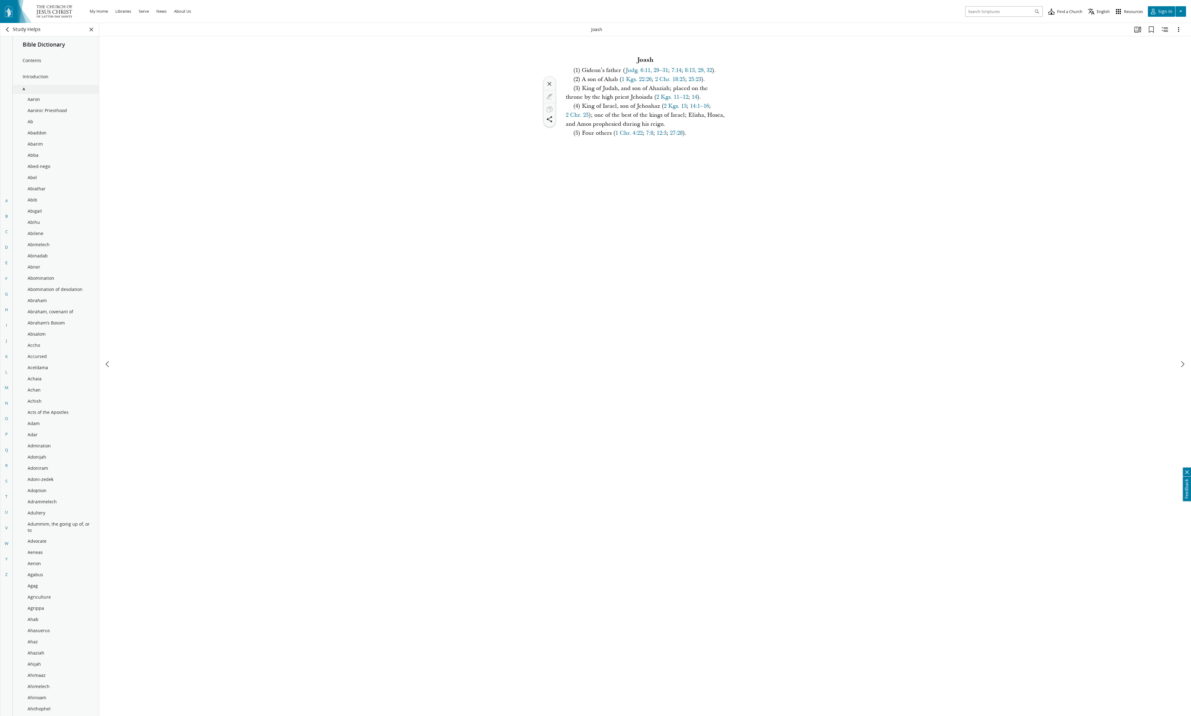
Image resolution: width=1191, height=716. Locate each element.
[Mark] (550, 97)
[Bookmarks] (1151, 29)
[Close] (550, 84)
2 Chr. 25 (577, 115)
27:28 (676, 133)
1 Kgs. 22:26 (637, 79)
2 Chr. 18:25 (670, 79)
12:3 (662, 133)
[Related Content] (1165, 29)
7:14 (676, 70)
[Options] (1178, 29)
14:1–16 (699, 106)
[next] (1182, 364)
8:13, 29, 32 (698, 70)
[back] (8, 29)
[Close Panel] (91, 29)
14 (694, 97)
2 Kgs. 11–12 (672, 97)
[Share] (550, 119)
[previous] (108, 364)
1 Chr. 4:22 (629, 133)
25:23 (695, 79)
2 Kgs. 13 (675, 106)
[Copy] (550, 109)
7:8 (649, 133)
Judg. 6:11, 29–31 (647, 70)
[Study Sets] (1137, 29)
